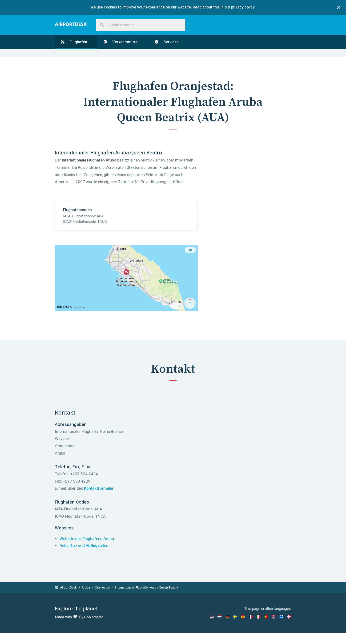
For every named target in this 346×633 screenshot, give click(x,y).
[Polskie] (266, 617)
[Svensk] (235, 617)
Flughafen (77, 42)
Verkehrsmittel (124, 42)
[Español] (243, 617)
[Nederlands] (219, 617)
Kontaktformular (98, 488)
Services (171, 42)
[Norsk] (274, 617)
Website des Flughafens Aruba (87, 539)
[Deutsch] (227, 617)
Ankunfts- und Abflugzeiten (84, 545)
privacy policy (243, 7)
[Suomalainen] (281, 617)
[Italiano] (258, 617)
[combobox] (140, 25)
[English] (212, 617)
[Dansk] (289, 617)
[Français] (251, 617)
